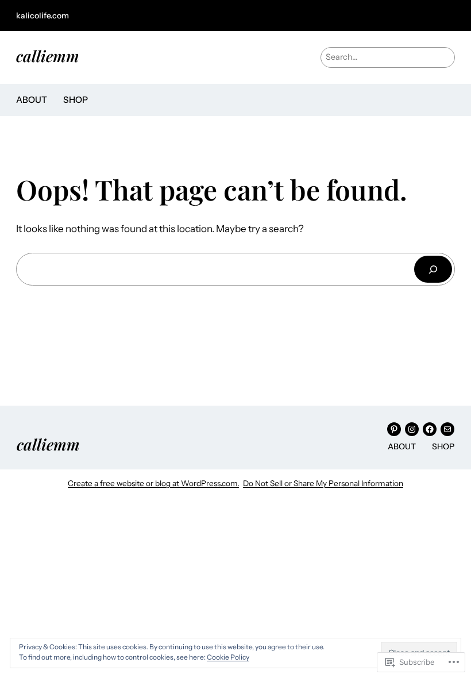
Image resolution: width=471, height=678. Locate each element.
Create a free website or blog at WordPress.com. (153, 483)
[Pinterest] (394, 429)
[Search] (433, 269)
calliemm (47, 55)
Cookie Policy (228, 657)
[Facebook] (430, 429)
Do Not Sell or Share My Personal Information (323, 483)
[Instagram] (412, 429)
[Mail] (447, 429)
